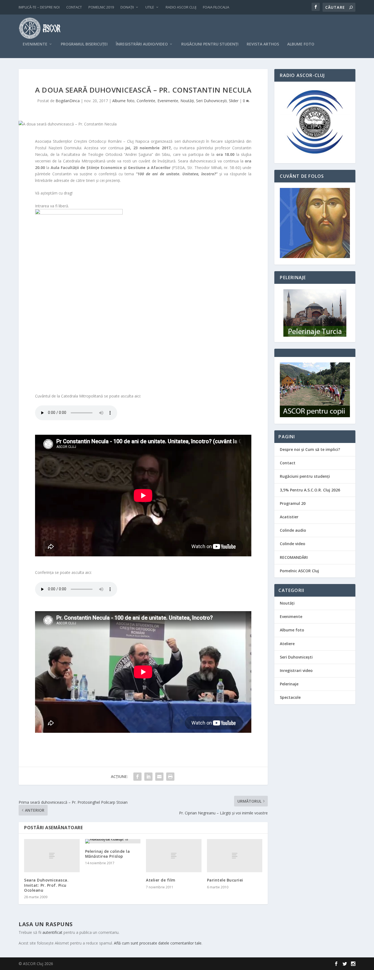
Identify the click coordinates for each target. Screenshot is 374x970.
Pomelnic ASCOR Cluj (299, 570)
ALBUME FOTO (300, 44)
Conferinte (146, 100)
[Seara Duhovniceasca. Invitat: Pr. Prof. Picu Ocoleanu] (52, 855)
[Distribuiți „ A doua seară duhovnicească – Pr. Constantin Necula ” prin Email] (159, 776)
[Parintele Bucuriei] (235, 855)
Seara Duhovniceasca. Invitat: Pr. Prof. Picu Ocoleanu (46, 884)
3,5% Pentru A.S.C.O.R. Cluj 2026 (310, 490)
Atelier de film (161, 880)
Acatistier (289, 516)
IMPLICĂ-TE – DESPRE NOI (39, 7)
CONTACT (74, 7)
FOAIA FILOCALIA (216, 7)
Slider (233, 100)
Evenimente (167, 100)
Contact (287, 462)
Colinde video (292, 543)
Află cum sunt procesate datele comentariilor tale (158, 943)
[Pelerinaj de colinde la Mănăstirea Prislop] (113, 841)
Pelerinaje (289, 683)
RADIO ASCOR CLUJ (181, 7)
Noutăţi (187, 100)
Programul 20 (293, 503)
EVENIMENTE (35, 44)
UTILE (149, 7)
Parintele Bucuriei (225, 880)
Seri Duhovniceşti (211, 100)
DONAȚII (127, 7)
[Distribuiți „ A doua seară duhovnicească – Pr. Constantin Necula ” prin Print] (170, 776)
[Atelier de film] (174, 855)
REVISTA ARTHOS (263, 44)
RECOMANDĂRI (294, 557)
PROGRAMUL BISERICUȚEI (84, 44)
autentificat (52, 932)
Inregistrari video (296, 670)
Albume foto (123, 100)
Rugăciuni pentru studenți (305, 476)
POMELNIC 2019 (101, 7)
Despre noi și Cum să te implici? (310, 449)
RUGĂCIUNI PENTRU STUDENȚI (209, 44)
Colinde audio (293, 530)
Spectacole (290, 697)
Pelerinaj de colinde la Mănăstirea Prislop (107, 854)
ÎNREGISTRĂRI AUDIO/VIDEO (142, 44)
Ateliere (287, 643)
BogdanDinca (68, 100)
